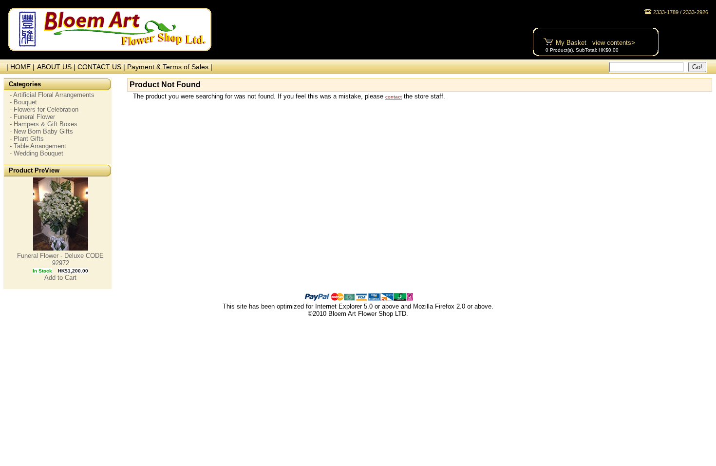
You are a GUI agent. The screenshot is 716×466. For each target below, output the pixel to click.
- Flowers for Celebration (44, 109)
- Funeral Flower (32, 116)
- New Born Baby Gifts (41, 131)
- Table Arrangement (38, 146)
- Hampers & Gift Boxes (43, 124)
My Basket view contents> (595, 42)
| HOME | (18, 67)
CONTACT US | (102, 67)
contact (393, 96)
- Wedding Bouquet (36, 153)
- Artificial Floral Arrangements (52, 94)
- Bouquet (23, 102)
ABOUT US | (57, 67)
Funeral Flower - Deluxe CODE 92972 (60, 259)
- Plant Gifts (27, 138)
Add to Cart (60, 277)
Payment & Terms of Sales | (169, 67)
